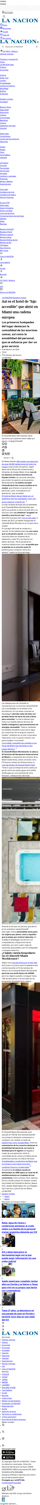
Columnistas (5, 136)
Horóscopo (4, 171)
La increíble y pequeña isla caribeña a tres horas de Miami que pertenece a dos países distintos (19, 746)
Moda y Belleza (6, 181)
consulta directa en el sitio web (24, 962)
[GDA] (8, 1491)
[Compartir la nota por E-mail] (8, 453)
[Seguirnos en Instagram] (3, 1439)
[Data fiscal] (3, 1501)
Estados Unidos (6, 99)
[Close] (3, 1323)
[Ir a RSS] (3, 1446)
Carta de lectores (7, 213)
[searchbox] (19, 46)
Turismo (3, 165)
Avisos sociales (6, 210)
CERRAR (3, 1)
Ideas (2, 221)
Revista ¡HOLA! (6, 232)
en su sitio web (29, 518)
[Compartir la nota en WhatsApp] (5, 447)
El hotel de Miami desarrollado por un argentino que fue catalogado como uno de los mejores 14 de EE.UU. (19, 499)
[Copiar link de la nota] (3, 450)
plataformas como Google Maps (15, 1142)
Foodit (5, 32)
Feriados (3, 173)
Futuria (3, 75)
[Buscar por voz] (37, 46)
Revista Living (5, 237)
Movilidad (4, 88)
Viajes (6, 1196)
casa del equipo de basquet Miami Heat (18, 765)
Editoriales (4, 133)
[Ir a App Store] (8, 1459)
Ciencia (3, 123)
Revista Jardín (5, 242)
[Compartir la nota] (3, 447)
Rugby (2, 149)
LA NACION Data (7, 64)
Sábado (3, 218)
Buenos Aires (5, 107)
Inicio (5, 25)
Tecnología (4, 168)
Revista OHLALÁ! (7, 229)
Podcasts (4, 179)
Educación (4, 112)
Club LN (6, 35)
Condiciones (7, 1483)
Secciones (7, 28)
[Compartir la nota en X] (5, 453)
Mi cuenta (7, 38)
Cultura (3, 115)
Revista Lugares (6, 234)
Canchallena (5, 155)
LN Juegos (4, 163)
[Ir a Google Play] (8, 1454)
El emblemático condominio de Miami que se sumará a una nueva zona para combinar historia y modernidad (19, 1164)
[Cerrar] (37, 42)
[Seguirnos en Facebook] (3, 1425)
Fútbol (2, 147)
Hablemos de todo (8, 125)
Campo (3, 80)
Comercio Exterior (7, 86)
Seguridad (4, 110)
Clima (2, 62)
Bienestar (4, 120)
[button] (20, 167)
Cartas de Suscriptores (9, 139)
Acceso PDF (5, 203)
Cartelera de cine (7, 192)
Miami (7, 1199)
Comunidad (5, 118)
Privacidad (16, 1483)
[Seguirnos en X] (3, 1432)
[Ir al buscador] (4, 16)
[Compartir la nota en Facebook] (3, 453)
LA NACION (7, 297)
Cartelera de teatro (8, 195)
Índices (3, 91)
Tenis (2, 152)
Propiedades (5, 83)
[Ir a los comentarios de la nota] (5, 443)
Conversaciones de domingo (12, 216)
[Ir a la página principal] (20, 22)
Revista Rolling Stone (9, 240)
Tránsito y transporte (9, 59)
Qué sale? (4, 189)
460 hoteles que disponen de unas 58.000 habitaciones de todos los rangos (20, 464)
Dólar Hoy (4, 78)
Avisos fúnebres (6, 208)
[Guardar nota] (3, 443)
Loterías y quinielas (8, 176)
